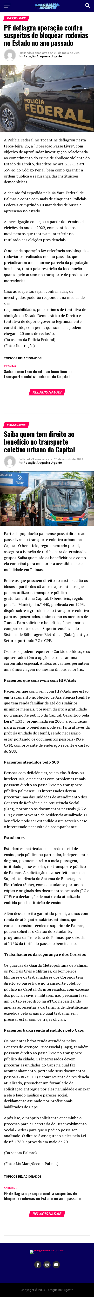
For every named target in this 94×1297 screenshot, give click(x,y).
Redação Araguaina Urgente (43, 56)
